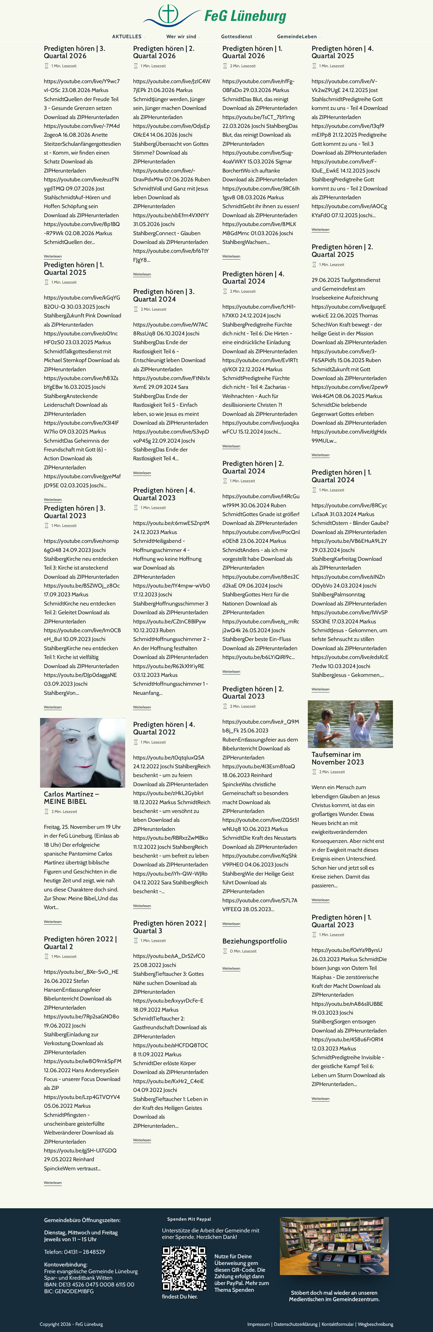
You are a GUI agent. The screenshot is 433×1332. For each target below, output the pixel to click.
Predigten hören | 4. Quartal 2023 (164, 494)
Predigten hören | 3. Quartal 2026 (74, 52)
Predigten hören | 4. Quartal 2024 (253, 278)
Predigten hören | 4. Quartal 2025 (343, 52)
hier (192, 1296)
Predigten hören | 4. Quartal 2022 (164, 728)
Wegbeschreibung (375, 1324)
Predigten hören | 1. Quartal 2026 (252, 52)
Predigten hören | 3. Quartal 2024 (164, 295)
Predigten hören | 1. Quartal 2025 (74, 268)
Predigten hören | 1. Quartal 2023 (342, 921)
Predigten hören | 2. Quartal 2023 (253, 693)
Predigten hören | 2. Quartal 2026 (164, 52)
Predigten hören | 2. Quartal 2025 (342, 250)
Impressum (258, 1324)
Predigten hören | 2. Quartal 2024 (253, 467)
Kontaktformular (338, 1324)
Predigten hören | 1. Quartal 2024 (342, 476)
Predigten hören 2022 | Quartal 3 (169, 927)
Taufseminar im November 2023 (338, 758)
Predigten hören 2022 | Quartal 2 (80, 943)
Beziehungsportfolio (254, 941)
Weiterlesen (53, 256)
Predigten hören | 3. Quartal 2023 (74, 512)
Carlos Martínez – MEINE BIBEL (71, 798)
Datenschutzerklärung (296, 1324)
